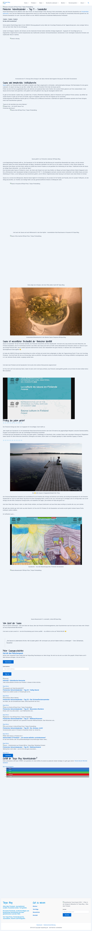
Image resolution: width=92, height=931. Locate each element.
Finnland (33, 3)
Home (25, 3)
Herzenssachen (73, 3)
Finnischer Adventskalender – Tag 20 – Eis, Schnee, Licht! (23, 728)
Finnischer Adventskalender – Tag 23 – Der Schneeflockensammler (26, 699)
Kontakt (35, 915)
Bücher (63, 3)
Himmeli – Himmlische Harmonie (14, 680)
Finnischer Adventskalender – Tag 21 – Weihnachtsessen (22, 718)
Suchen (64, 909)
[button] (28, 3)
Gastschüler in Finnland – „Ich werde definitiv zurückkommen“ (24, 737)
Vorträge (35, 909)
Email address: (6, 666)
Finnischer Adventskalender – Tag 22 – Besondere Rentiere (23, 709)
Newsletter (36, 912)
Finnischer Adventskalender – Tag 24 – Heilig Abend (21, 690)
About (82, 3)
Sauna (4, 85)
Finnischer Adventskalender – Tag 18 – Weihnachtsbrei (22, 747)
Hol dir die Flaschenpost (13, 653)
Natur (40, 3)
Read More (6, 686)
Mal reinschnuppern (8, 766)
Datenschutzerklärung (49, 925)
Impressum (39, 925)
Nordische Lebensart (51, 3)
